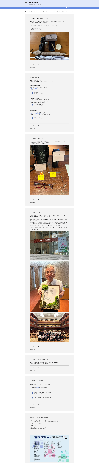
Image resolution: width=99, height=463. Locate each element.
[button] (33, 7)
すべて (26, 11)
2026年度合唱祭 (34, 77)
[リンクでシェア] (38, 64)
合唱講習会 (58, 11)
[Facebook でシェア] (30, 64)
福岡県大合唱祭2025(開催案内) (39, 418)
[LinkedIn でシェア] (35, 64)
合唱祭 (54, 11)
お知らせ (30, 11)
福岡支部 (63, 11)
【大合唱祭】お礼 (35, 213)
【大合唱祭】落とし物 (36, 138)
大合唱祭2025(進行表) (36, 380)
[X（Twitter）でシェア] (33, 64)
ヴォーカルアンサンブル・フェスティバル (45, 11)
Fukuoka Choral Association (34, 4)
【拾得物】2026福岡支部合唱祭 (39, 19)
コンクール (35, 11)
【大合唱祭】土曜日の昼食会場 (39, 360)
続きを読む (67, 11)
